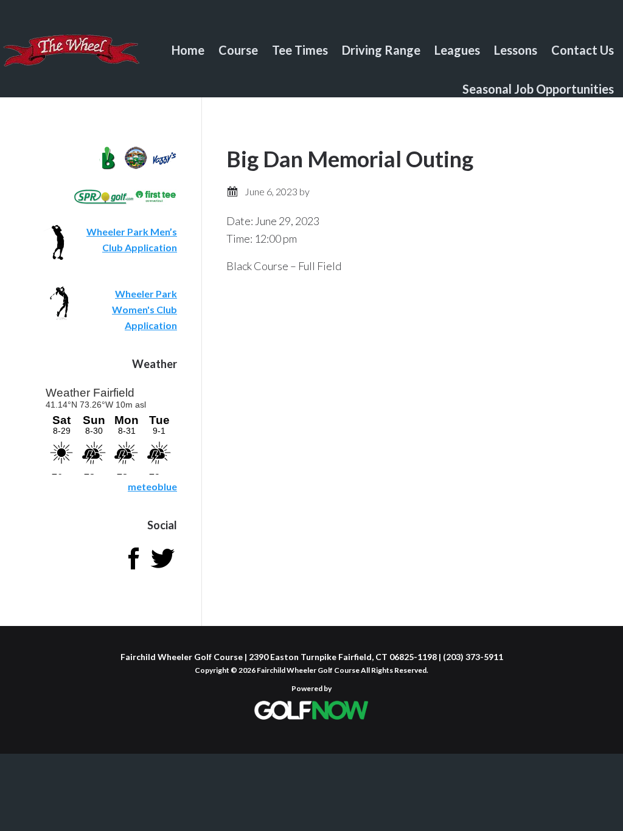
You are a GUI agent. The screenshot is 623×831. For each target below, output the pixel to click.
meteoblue (152, 486)
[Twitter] (162, 569)
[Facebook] (133, 569)
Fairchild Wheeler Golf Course (71, 57)
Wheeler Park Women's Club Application (144, 309)
